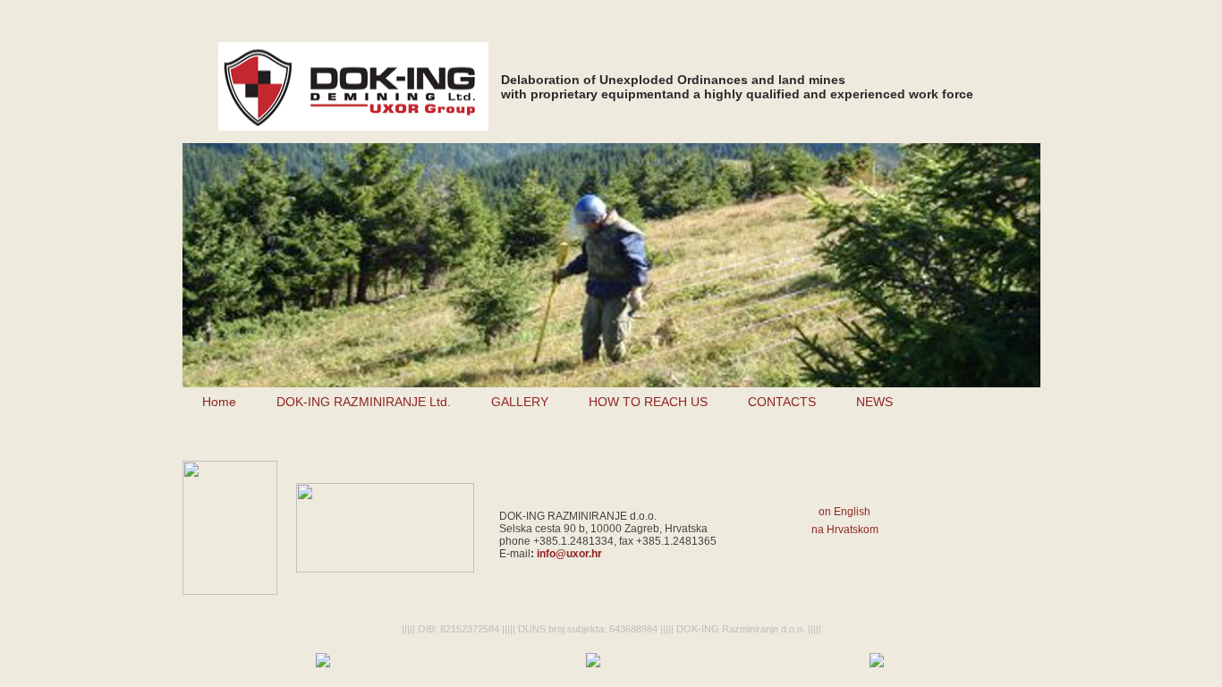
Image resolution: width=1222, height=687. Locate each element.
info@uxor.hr (569, 553)
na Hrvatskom (844, 529)
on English (844, 511)
